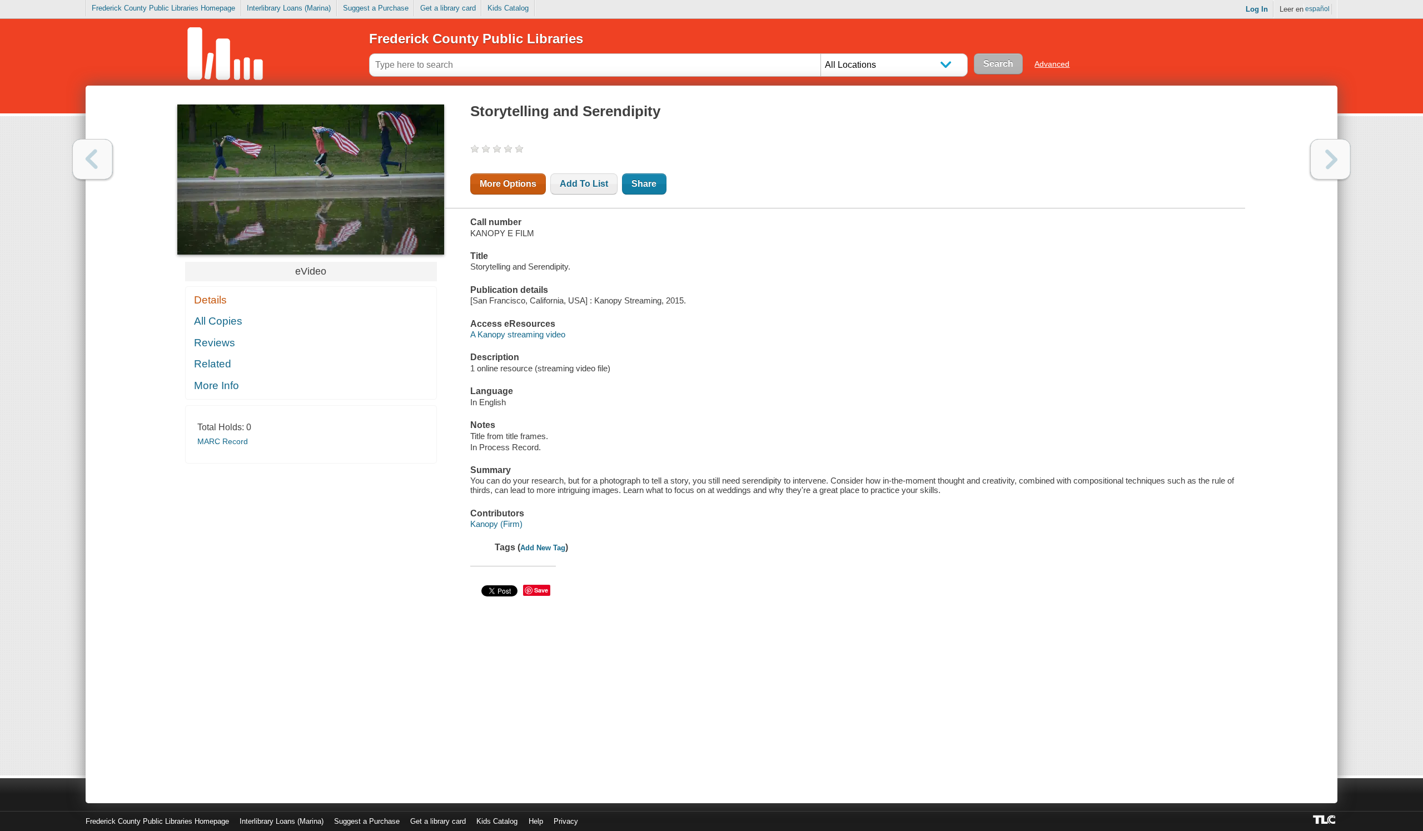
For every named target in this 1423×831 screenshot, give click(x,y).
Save (541, 590)
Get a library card (448, 8)
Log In (1257, 9)
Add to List (584, 183)
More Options (508, 183)
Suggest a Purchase (376, 8)
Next (1330, 159)
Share (643, 183)
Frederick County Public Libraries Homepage (163, 8)
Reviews (214, 343)
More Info (216, 385)
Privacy (566, 821)
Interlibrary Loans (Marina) (289, 8)
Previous (92, 159)
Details (210, 300)
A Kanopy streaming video (517, 334)
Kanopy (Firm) (496, 524)
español (1317, 9)
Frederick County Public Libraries (476, 38)
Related (212, 364)
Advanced (1051, 63)
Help (536, 821)
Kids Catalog (508, 8)
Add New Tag (542, 548)
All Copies (218, 321)
